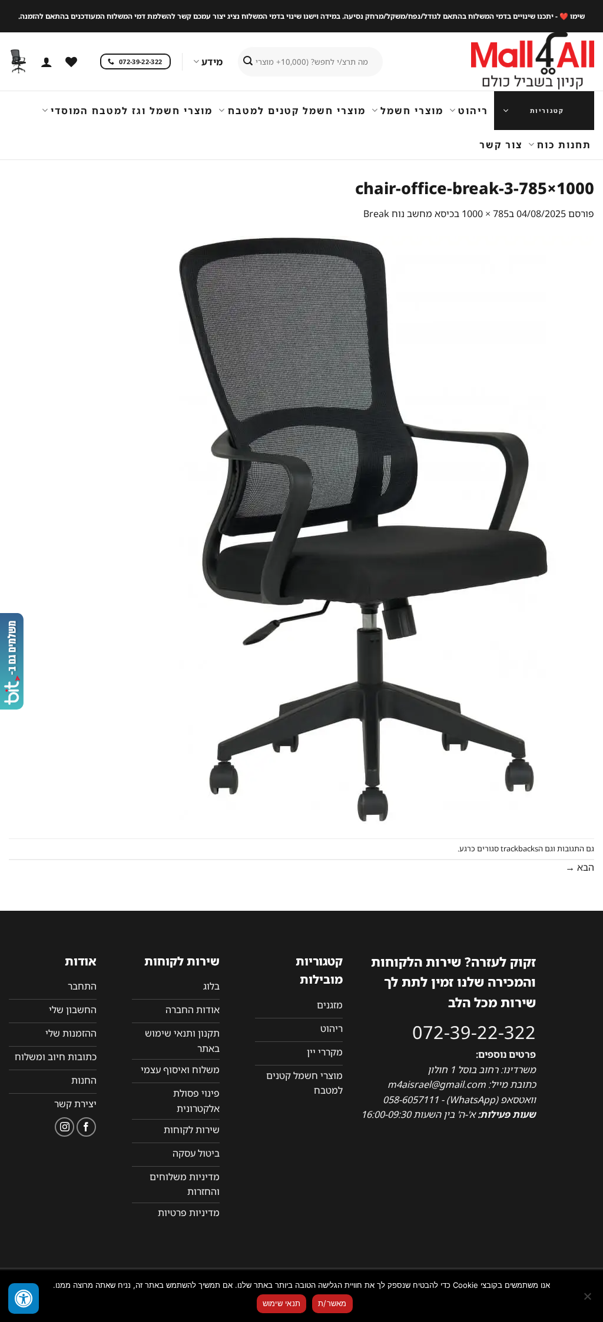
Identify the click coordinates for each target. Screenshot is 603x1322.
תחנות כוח (564, 144)
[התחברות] (46, 62)
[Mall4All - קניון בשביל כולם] (508, 61)
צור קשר (500, 144)
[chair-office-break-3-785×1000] (363, 528)
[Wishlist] (71, 62)
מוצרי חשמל (411, 110)
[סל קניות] (18, 61)
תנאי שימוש (282, 1303)
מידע (212, 61)
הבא (579, 867)
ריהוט (473, 110)
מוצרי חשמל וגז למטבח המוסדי (132, 110)
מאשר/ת (332, 1303)
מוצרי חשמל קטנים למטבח (296, 110)
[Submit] (248, 62)
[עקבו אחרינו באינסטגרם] (64, 1127)
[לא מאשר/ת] (588, 1299)
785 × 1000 (485, 213)
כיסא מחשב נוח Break (408, 213)
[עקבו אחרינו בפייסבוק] (86, 1127)
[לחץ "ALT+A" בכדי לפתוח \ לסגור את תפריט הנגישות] (23, 1298)
